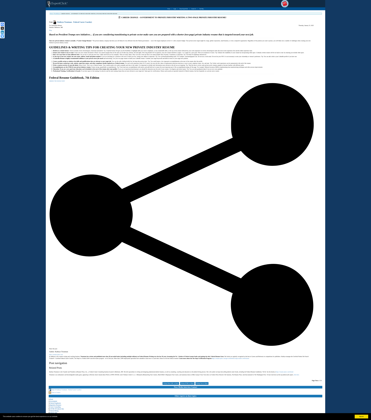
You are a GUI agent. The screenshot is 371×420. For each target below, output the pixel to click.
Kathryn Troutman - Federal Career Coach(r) (74, 22)
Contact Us (193, 8)
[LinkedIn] (2, 32)
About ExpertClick (183, 8)
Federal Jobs (53, 413)
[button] (58, 416)
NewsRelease (57, 13)
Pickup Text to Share (202, 383)
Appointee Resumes (55, 405)
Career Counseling (55, 407)
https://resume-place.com (56, 354)
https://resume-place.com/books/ (285, 372)
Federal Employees (55, 403)
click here (296, 375)
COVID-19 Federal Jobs (57, 409)
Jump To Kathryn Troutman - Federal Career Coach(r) (66, 390)
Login (174, 8)
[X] (2, 28)
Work (51, 399)
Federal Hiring (54, 411)
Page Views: (315, 380)
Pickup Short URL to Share (170, 383)
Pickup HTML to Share (187, 383)
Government (53, 401)
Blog (50, 30)
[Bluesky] (2, 36)
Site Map (201, 8)
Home (168, 8)
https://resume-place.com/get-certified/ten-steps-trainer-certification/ (230, 358)
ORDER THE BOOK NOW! (57, 81)
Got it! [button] (361, 416)
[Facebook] (2, 24)
